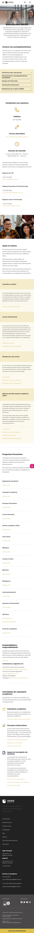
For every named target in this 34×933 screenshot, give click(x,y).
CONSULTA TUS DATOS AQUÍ (11, 306)
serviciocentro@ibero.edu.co (11, 206)
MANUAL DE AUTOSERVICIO (11, 432)
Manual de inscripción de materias (18, 782)
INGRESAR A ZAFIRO (8, 435)
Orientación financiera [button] (10, 85)
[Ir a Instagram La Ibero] (30, 902)
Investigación (6, 829)
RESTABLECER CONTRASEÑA (11, 346)
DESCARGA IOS (7, 618)
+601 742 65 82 (6, 866)
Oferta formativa (7, 822)
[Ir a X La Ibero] (24, 902)
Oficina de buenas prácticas (10, 840)
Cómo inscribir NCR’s (13, 785)
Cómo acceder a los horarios (16, 779)
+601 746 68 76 (6, 876)
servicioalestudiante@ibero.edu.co (17, 137)
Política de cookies (6, 811)
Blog (3, 833)
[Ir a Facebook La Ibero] (22, 902)
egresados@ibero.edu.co (10, 673)
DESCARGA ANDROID (9, 622)
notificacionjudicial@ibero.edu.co (11, 886)
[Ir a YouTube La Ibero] (27, 902)
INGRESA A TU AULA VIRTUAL (11, 380)
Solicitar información (17, 931)
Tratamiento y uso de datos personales (11, 806)
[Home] (9, 2)
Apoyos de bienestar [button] (10, 81)
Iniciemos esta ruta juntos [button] (12, 72)
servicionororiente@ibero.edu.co (12, 192)
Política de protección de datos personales (12, 808)
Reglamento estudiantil (14, 743)
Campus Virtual (6, 826)
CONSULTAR (6, 485)
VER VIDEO (6, 377)
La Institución (6, 819)
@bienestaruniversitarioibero (18, 678)
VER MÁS (5, 660)
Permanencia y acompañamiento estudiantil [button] (14, 76)
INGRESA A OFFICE (8, 343)
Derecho (4, 837)
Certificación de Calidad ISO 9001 (17, 739)
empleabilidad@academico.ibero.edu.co (15, 669)
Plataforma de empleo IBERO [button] (13, 89)
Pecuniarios (5, 844)
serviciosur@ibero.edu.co (10, 179)
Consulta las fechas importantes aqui (18, 719)
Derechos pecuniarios (14, 746)
